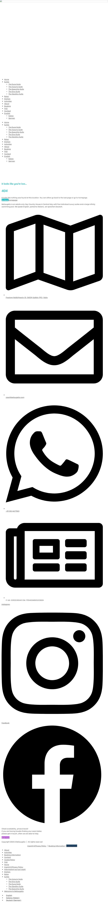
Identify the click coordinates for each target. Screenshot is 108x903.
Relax (6, 139)
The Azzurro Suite (15, 129)
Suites (6, 124)
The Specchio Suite (16, 132)
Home (6, 122)
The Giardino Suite (15, 137)
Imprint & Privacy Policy (36, 846)
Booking (7, 149)
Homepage (13, 200)
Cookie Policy (71, 846)
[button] (5, 837)
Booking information (57, 846)
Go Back (5, 200)
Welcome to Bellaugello (14, 891)
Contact (7, 154)
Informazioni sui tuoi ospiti (15, 869)
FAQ (5, 151)
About (6, 146)
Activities (8, 144)
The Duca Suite (14, 127)
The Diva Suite (14, 134)
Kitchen (7, 141)
